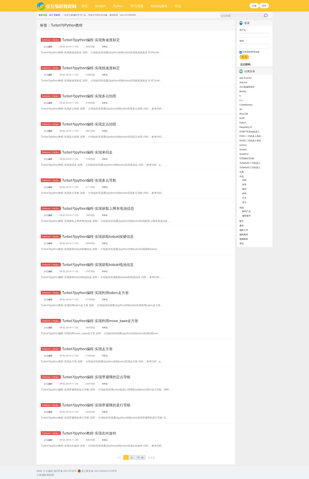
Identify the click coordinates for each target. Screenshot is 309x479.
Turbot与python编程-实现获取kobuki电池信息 (98, 264)
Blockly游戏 (159, 5)
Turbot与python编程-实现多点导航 (89, 180)
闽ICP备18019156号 (65, 471)
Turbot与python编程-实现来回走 (87, 152)
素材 (241, 225)
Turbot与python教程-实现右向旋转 (89, 433)
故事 (244, 184)
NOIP (242, 118)
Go (240, 109)
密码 (241, 40)
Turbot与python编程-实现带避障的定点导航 (96, 376)
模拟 (244, 188)
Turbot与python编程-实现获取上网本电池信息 (98, 208)
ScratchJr (244, 153)
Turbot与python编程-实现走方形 (87, 348)
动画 (244, 179)
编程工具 (243, 229)
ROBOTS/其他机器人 (249, 131)
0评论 (105, 46)
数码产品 (246, 211)
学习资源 (137, 5)
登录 (264, 5)
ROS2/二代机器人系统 (250, 140)
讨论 (178, 5)
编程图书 (246, 215)
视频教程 (243, 238)
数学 (241, 220)
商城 (241, 207)
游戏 (244, 193)
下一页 (140, 457)
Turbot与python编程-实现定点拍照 (89, 124)
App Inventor (245, 77)
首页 (84, 5)
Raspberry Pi (245, 126)
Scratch (100, 5)
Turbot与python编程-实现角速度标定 (91, 39)
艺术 (244, 197)
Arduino (243, 82)
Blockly (242, 91)
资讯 (241, 243)
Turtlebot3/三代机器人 (249, 167)
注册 (254, 5)
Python (118, 5)
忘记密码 (245, 64)
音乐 (244, 202)
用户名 (242, 29)
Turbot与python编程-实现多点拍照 (89, 95)
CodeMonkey (245, 104)
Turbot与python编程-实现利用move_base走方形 (100, 320)
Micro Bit (243, 113)
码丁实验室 (54, 14)
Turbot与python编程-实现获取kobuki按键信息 (98, 236)
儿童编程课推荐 (45, 474)
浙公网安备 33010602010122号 (99, 471)
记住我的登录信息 (250, 51)
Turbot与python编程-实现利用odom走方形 (95, 292)
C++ (241, 100)
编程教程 (243, 234)
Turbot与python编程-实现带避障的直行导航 (96, 404)
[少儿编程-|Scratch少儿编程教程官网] (57, 5)
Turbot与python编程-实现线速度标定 (91, 67)
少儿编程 (48, 46)
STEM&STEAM (246, 158)
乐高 (241, 171)
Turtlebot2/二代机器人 (51, 39)
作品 (241, 176)
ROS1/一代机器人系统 (250, 135)
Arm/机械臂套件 (247, 86)
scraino (243, 144)
